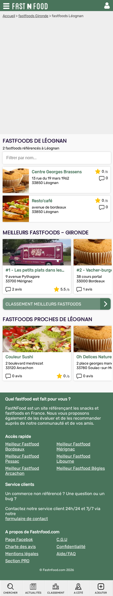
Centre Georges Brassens (57, 171)
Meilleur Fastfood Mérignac (73, 447)
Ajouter (101, 592)
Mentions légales (21, 553)
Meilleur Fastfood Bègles (80, 468)
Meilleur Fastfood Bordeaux (22, 447)
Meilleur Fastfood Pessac (22, 459)
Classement (55, 592)
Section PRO (17, 560)
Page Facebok (19, 539)
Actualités (33, 592)
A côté (78, 592)
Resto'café (42, 200)
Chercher (10, 592)
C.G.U (61, 539)
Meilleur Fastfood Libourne (73, 459)
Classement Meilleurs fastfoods (43, 304)
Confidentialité (70, 546)
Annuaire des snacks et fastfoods (30, 5)
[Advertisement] (56, 77)
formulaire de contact (26, 518)
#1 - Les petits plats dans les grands (34, 270)
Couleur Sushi (19, 356)
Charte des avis (20, 546)
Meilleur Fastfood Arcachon (22, 471)
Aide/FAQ (66, 553)
